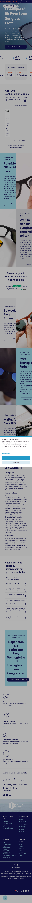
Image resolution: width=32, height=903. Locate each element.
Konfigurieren (16, 462)
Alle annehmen (16, 458)
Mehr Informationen (6, 453)
